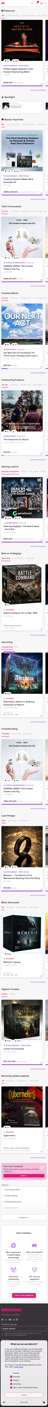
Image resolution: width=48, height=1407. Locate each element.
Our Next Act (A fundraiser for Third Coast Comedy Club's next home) (20, 355)
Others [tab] (43, 471)
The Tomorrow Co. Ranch (16, 439)
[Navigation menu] (45, 3)
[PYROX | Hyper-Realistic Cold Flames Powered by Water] (22, 40)
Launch (23, 1176)
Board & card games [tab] (10, 471)
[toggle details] (42, 85)
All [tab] (3, 16)
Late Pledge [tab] (37, 211)
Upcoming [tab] (14, 211)
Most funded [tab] (16, 734)
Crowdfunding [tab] (25, 211)
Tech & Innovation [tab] (13, 16)
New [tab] (16, 647)
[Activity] (37, 3)
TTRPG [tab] (23, 471)
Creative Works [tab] (28, 16)
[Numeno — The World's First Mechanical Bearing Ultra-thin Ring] (22, 846)
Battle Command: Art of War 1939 (20, 613)
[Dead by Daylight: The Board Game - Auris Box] (22, 497)
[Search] (32, 3)
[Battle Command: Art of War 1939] (22, 584)
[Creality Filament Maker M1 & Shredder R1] (22, 150)
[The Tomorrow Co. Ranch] (22, 411)
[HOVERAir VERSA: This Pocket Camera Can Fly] (22, 237)
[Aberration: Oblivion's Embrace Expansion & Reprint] (22, 673)
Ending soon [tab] (28, 734)
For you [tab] (5, 211)
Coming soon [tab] (7, 647)
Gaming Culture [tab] (42, 16)
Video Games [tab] (33, 471)
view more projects (38, 90)
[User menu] (41, 3)
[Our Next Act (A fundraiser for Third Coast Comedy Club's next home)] (22, 324)
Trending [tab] (5, 734)
